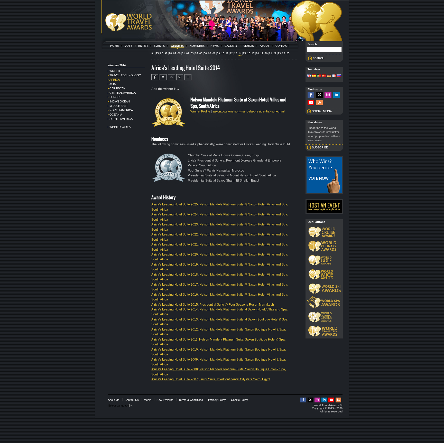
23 (279, 53)
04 (196, 53)
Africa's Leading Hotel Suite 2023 (174, 224)
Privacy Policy (217, 399)
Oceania (115, 114)
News (214, 45)
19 (261, 53)
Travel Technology (125, 75)
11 (227, 53)
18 (257, 53)
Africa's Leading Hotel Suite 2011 (174, 339)
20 (266, 53)
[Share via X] (163, 77)
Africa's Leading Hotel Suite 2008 (174, 369)
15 (244, 53)
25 (288, 53)
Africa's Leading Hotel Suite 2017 (174, 284)
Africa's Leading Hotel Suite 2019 (174, 264)
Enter (143, 45)
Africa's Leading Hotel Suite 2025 (174, 204)
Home (114, 45)
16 (248, 53)
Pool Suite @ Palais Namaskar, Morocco (216, 170)
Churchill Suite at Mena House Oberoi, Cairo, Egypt (224, 155)
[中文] (324, 76)
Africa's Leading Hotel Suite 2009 (174, 359)
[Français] (334, 76)
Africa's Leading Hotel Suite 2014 (174, 309)
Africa (114, 79)
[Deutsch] (329, 76)
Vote (128, 45)
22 (274, 53)
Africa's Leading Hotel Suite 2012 (174, 329)
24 (283, 53)
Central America (122, 92)
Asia (112, 84)
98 (170, 53)
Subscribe (320, 147)
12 (231, 53)
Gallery (231, 45)
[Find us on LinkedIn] (336, 95)
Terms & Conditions (191, 399)
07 (209, 53)
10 (222, 53)
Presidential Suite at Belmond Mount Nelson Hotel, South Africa (232, 175)
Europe (115, 97)
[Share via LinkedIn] (171, 77)
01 (183, 53)
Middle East (118, 105)
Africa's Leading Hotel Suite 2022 (174, 234)
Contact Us (132, 399)
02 (187, 53)
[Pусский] (339, 76)
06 (205, 53)
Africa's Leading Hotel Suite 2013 (174, 319)
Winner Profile (200, 111)
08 (214, 53)
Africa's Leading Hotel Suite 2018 (174, 274)
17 (253, 53)
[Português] (319, 76)
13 (235, 53)
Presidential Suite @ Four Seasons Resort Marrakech (236, 304)
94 (152, 53)
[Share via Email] (180, 77)
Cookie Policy (239, 399)
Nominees (197, 45)
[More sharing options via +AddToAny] (188, 77)
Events (159, 45)
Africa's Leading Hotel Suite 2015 (174, 304)
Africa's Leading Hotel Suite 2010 (174, 349)
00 (179, 53)
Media (147, 399)
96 (161, 53)
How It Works (164, 399)
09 (218, 53)
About (265, 45)
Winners (177, 45)
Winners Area (120, 126)
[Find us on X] (319, 95)
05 (200, 53)
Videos (248, 45)
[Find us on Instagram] (328, 95)
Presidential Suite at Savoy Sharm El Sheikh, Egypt (223, 180)
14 (240, 53)
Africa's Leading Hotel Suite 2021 (174, 244)
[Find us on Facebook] (311, 95)
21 (270, 53)
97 (166, 53)
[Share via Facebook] (155, 77)
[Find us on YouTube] (311, 103)
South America (121, 118)
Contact (282, 45)
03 (192, 53)
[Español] (314, 76)
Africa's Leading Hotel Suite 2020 (174, 254)
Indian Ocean (119, 101)
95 (157, 53)
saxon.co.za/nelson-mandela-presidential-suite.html (248, 111)
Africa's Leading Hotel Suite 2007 (174, 379)
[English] (309, 76)
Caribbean (117, 88)
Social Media (322, 111)
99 (174, 53)
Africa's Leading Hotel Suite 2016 (174, 294)
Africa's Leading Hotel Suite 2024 (174, 214)
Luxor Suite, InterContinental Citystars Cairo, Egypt (234, 379)
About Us (113, 399)
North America (121, 110)
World (114, 70)
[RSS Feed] (319, 103)
